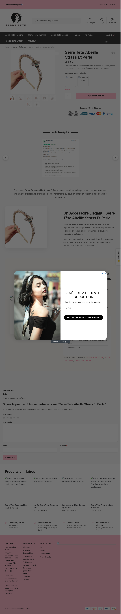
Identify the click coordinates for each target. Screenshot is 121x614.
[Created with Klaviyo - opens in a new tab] (60, 341)
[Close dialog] (104, 273)
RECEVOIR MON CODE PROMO (84, 318)
